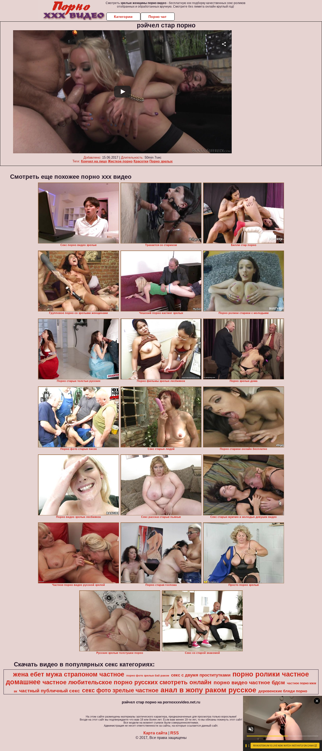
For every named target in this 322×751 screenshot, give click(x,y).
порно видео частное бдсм (249, 683)
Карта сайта (155, 733)
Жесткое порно (120, 161)
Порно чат (157, 17)
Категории (123, 17)
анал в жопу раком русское (208, 690)
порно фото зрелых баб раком (147, 675)
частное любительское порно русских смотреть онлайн (127, 682)
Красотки (141, 161)
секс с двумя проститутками (200, 674)
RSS (174, 733)
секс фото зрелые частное (120, 690)
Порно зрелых (161, 161)
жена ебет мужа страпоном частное (68, 674)
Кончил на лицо (94, 161)
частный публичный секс (49, 690)
